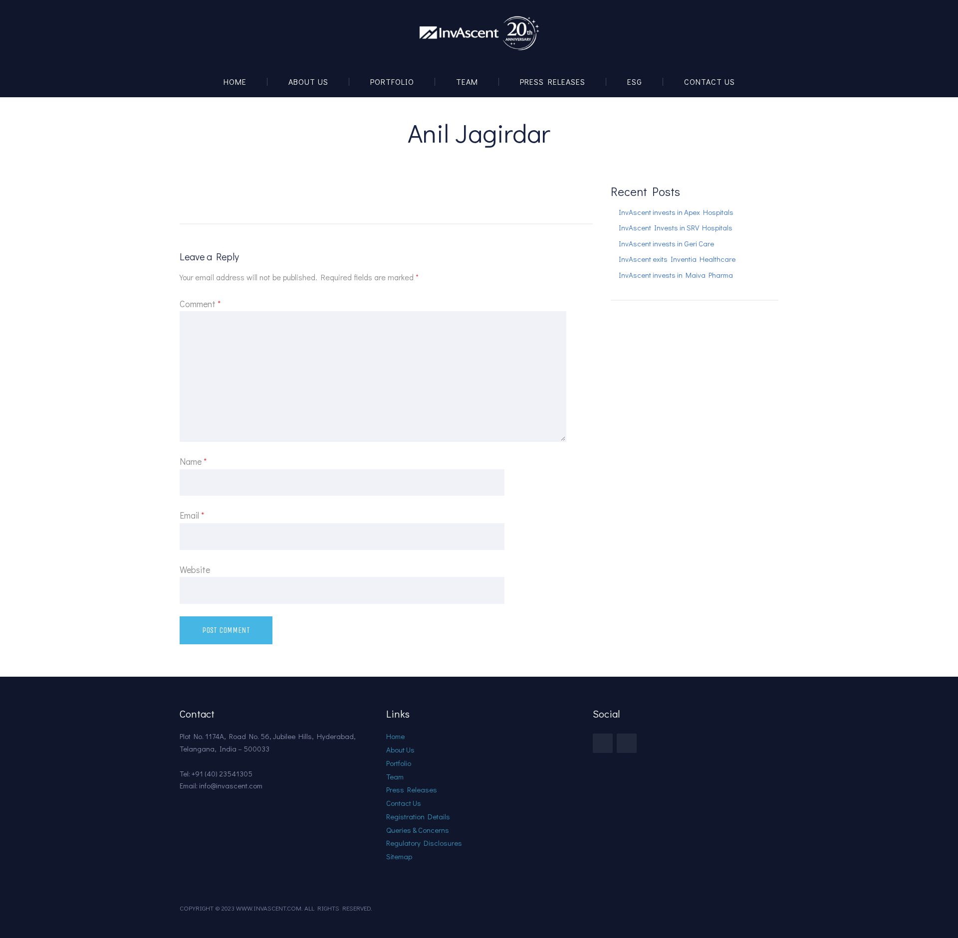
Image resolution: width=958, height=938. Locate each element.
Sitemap (399, 856)
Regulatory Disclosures (424, 843)
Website (195, 569)
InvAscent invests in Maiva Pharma (676, 275)
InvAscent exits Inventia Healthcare (677, 259)
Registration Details (418, 816)
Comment (200, 304)
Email (192, 515)
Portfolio (392, 81)
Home (235, 81)
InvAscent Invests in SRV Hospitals (675, 227)
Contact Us (709, 81)
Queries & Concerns (417, 830)
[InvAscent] (479, 33)
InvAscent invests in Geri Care (666, 243)
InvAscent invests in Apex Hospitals (676, 212)
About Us (308, 81)
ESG (634, 81)
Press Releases (552, 81)
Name (193, 461)
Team (467, 81)
